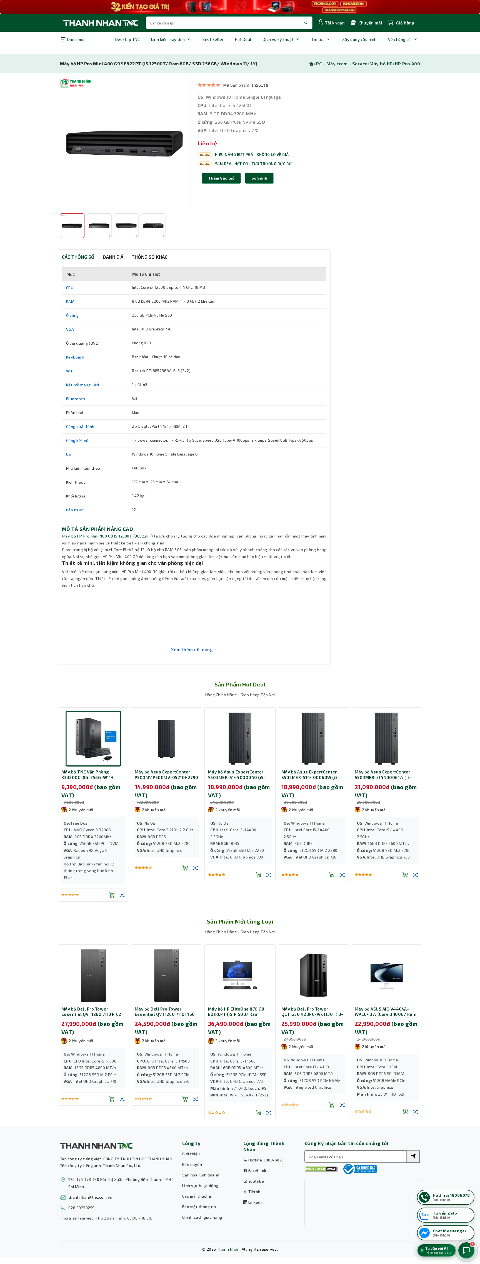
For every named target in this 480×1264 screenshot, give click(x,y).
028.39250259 (81, 1207)
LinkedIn (255, 1202)
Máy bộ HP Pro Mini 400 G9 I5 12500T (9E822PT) (107, 536)
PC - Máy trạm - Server (341, 63)
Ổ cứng (72, 315)
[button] (259, 178)
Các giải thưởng (196, 1196)
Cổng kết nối (78, 440)
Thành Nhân (228, 1249)
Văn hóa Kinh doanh (200, 1175)
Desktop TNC (127, 39)
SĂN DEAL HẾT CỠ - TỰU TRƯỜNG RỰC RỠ (253, 163)
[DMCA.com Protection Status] (321, 1169)
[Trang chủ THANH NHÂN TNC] (100, 22)
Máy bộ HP (380, 63)
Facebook (256, 1170)
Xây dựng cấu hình (359, 39)
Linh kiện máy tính (168, 39)
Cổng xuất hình (80, 426)
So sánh (259, 178)
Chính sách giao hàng (202, 1217)
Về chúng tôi (400, 39)
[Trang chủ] (311, 63)
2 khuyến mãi (91, 809)
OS (68, 454)
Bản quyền (192, 1164)
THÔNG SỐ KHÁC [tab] (150, 257)
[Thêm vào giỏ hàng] (122, 868)
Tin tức (317, 39)
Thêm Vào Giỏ (221, 178)
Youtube (255, 1181)
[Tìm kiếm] (413, 1156)
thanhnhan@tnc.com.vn (90, 1197)
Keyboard (75, 357)
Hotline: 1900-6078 (265, 1160)
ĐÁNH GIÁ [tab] (113, 257)
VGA (70, 329)
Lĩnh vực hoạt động (200, 1185)
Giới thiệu (191, 1153)
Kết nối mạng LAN (82, 384)
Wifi (70, 371)
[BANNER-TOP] (240, 7)
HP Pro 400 (407, 63)
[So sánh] (59, 895)
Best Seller (212, 39)
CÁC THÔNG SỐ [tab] (78, 257)
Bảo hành (75, 509)
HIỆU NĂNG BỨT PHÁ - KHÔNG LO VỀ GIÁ (252, 154)
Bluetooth (75, 398)
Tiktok (253, 1191)
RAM (70, 301)
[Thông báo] (359, 1169)
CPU (70, 287)
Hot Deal (243, 39)
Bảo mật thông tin (199, 1206)
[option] (124, 142)
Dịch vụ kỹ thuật (278, 39)
